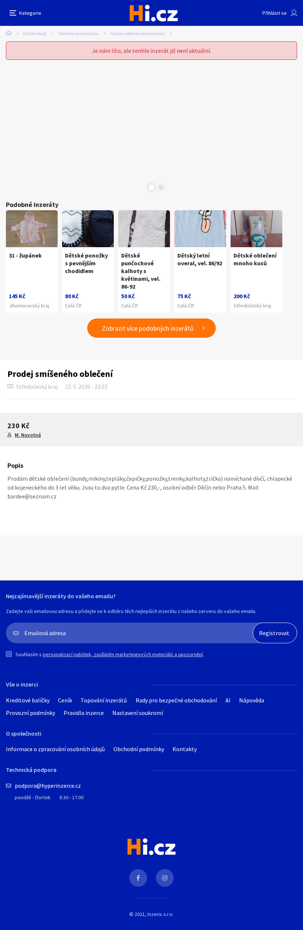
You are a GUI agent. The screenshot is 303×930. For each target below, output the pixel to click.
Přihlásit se (274, 13)
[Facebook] (138, 878)
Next (161, 187)
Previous (142, 187)
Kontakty (185, 749)
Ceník (65, 700)
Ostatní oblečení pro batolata (137, 33)
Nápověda (251, 700)
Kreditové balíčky (28, 700)
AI (228, 700)
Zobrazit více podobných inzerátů (148, 328)
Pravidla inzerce (84, 712)
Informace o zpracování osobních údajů (55, 749)
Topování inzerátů (104, 700)
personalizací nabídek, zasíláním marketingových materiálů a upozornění (123, 654)
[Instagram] (165, 878)
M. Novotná (28, 435)
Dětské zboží (35, 33)
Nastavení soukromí (137, 712)
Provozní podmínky (30, 712)
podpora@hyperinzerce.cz (48, 785)
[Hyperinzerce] (154, 13)
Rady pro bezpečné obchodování (176, 700)
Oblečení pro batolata (78, 33)
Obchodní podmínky (138, 749)
